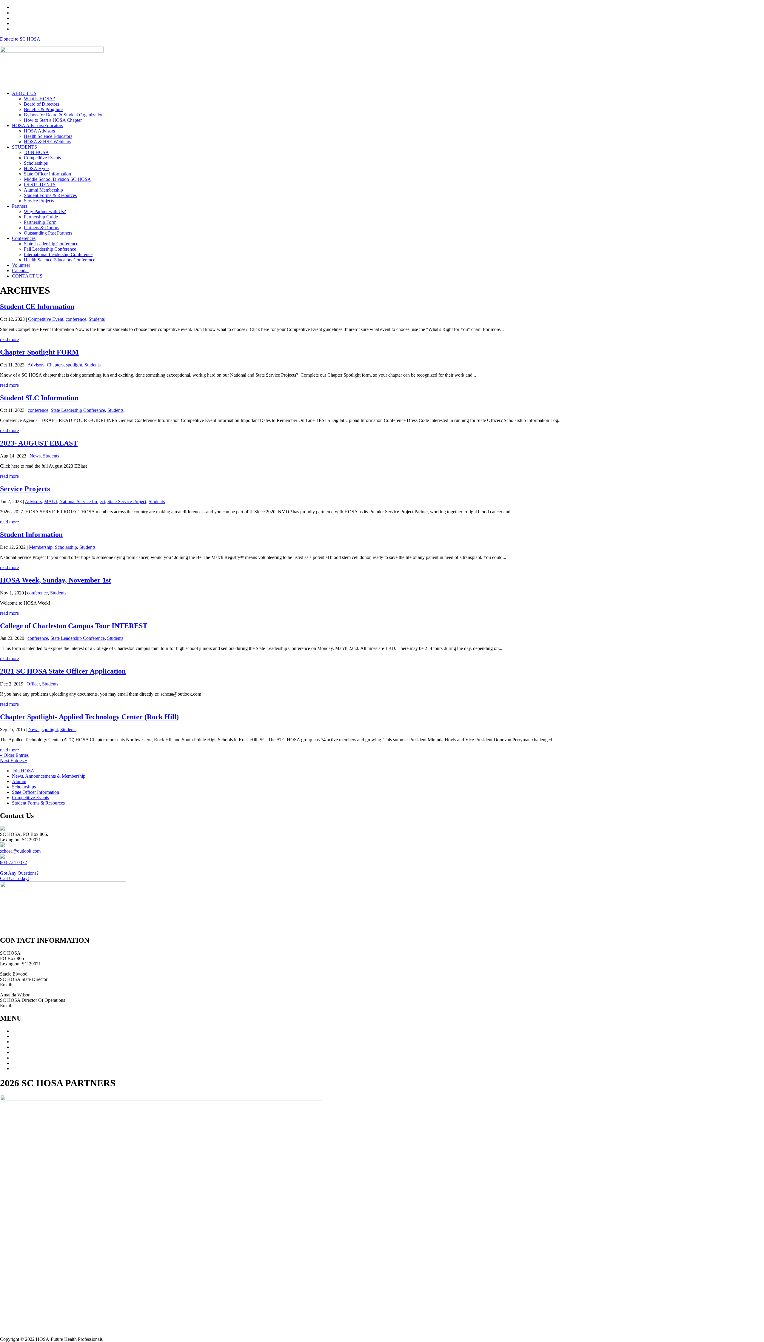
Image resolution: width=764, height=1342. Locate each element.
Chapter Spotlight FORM (39, 352)
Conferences (24, 238)
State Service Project (126, 501)
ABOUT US (24, 93)
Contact (19, 1068)
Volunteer (21, 265)
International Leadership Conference (58, 254)
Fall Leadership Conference (50, 249)
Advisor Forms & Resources (39, 1057)
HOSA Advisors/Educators (37, 125)
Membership (41, 547)
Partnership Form (40, 222)
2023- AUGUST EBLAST (39, 443)
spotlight (74, 364)
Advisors (35, 364)
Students (97, 319)
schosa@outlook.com (20, 850)
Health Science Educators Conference (59, 259)
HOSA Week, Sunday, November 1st (55, 580)
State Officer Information (47, 173)
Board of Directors (41, 104)
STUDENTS (24, 147)
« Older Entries (14, 755)
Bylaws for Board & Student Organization (64, 114)
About (18, 1030)
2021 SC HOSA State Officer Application (63, 671)
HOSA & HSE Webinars (47, 141)
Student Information (31, 534)
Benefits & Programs (43, 109)
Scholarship (66, 547)
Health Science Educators (48, 136)
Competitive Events (42, 157)
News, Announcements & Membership (48, 776)
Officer (33, 683)
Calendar (20, 270)
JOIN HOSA (36, 152)
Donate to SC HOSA (20, 38)
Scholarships (36, 163)
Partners (19, 206)
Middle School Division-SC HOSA (57, 179)
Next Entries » (13, 760)
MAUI (50, 501)
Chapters (55, 364)
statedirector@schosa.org (37, 984)
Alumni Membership (43, 189)
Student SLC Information (39, 398)
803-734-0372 (13, 862)
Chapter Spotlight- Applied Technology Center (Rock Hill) (89, 717)
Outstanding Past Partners (48, 232)
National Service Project (82, 501)
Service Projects (39, 200)
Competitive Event (45, 319)
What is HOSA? (39, 98)
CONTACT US (27, 275)
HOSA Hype (36, 168)
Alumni (19, 781)
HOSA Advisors (39, 130)
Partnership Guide (41, 216)
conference (76, 319)
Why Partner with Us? (45, 211)
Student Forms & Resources (50, 195)
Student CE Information (37, 306)
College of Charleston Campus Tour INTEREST (73, 626)
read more (9, 339)
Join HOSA (23, 770)
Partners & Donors (41, 227)
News (35, 455)
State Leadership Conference (51, 243)
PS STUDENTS (40, 184)
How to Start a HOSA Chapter (53, 120)
